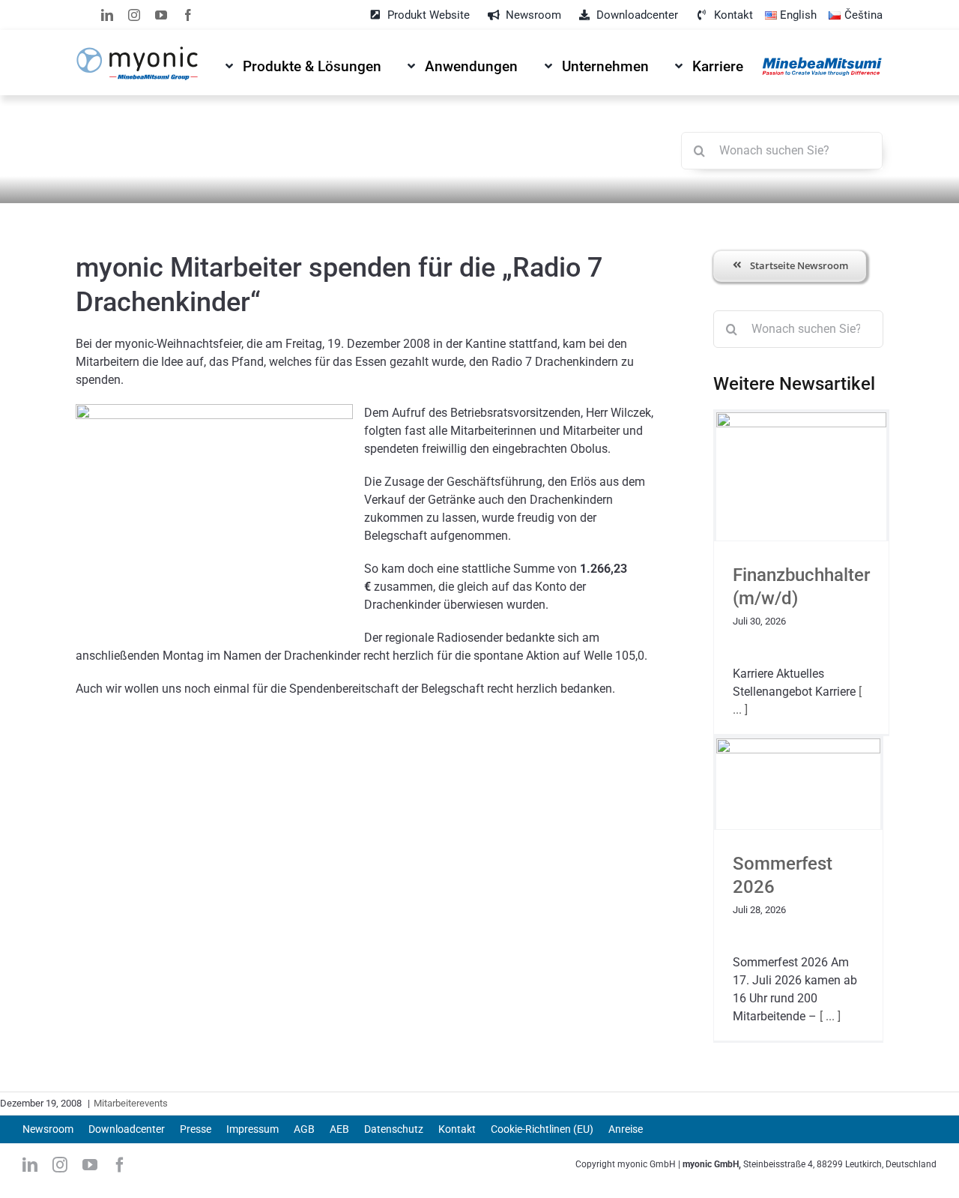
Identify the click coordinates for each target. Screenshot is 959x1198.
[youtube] (161, 15)
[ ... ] (829, 1016)
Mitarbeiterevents (131, 1103)
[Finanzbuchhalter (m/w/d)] (801, 476)
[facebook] (188, 15)
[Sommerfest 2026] (798, 783)
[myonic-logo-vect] (136, 52)
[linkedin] (107, 15)
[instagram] (134, 15)
